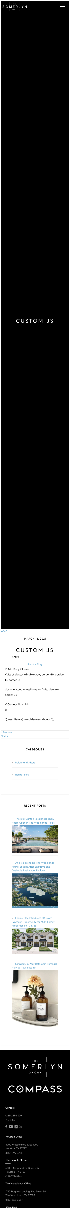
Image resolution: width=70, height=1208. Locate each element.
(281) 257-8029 (13, 1115)
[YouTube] (11, 1126)
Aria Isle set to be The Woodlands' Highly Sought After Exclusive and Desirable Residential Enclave (33, 866)
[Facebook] (6, 1126)
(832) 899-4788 (13, 1153)
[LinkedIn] (16, 1126)
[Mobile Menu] (62, 6)
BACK (4, 630)
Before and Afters (25, 762)
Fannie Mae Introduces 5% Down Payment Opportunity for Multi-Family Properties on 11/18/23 (33, 922)
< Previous (6, 732)
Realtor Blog (35, 664)
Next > (4, 736)
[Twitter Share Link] (15, 666)
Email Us (10, 1120)
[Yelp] (20, 1126)
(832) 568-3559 (14, 1200)
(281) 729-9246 (13, 1176)
